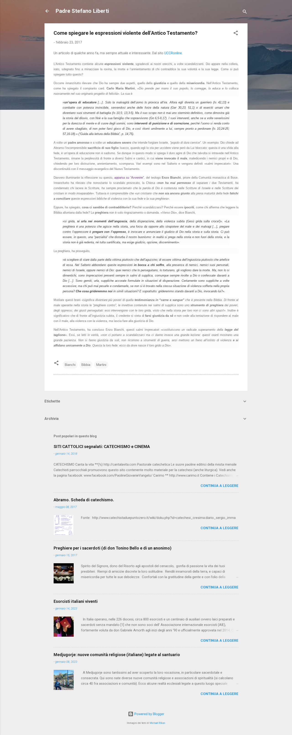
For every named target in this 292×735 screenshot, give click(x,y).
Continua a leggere (219, 486)
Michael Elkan (157, 723)
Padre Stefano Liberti (82, 11)
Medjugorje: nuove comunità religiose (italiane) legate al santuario (117, 654)
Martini (101, 365)
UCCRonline (173, 53)
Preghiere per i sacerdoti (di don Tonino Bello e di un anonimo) (113, 548)
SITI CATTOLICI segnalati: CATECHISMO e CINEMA (102, 446)
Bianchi (70, 365)
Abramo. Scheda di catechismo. (84, 499)
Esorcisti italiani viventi (76, 601)
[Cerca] (245, 12)
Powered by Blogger (148, 714)
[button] (235, 33)
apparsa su (129, 177)
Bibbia (85, 365)
